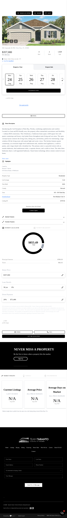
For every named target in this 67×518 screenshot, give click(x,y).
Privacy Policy (41, 515)
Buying (17, 447)
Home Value (36, 447)
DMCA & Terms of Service (53, 515)
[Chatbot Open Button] (62, 513)
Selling (23, 447)
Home (6, 447)
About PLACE (58, 447)
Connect (33, 451)
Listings (12, 447)
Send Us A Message (33, 485)
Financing (28, 447)
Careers (51, 447)
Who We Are (44, 447)
